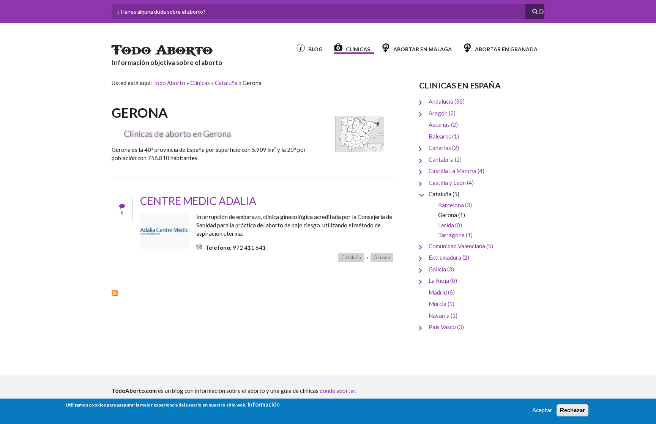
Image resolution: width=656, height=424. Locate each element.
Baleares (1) (444, 136)
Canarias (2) (444, 147)
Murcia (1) (441, 303)
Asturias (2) (443, 124)
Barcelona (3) (455, 205)
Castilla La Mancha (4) (456, 170)
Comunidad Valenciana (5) (461, 246)
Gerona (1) (451, 214)
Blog (315, 49)
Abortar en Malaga (422, 49)
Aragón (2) (442, 113)
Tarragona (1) (455, 235)
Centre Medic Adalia (198, 200)
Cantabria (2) (445, 159)
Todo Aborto (162, 50)
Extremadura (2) (449, 257)
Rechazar (572, 410)
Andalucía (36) (447, 101)
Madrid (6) (442, 292)
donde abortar (337, 390)
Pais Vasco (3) (446, 326)
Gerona (382, 257)
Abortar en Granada (506, 49)
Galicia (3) (441, 269)
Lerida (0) (450, 225)
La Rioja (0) (443, 280)
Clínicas (358, 49)
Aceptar (542, 410)
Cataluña (226, 82)
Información (264, 404)
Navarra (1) (443, 315)
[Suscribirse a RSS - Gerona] (254, 292)
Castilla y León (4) (451, 182)
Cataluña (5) (444, 194)
